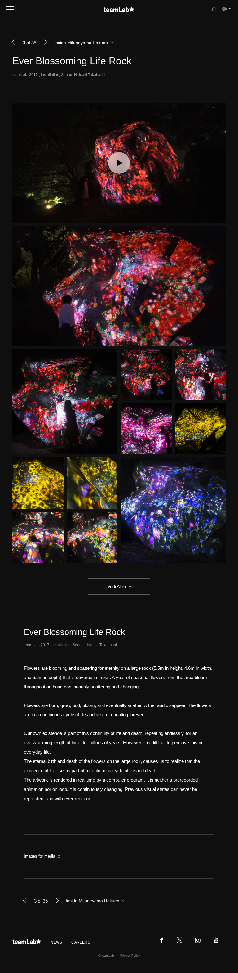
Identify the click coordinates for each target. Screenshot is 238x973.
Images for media (39, 856)
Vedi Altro (117, 586)
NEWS (56, 942)
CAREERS (80, 942)
